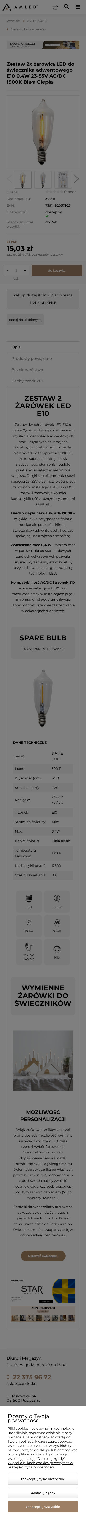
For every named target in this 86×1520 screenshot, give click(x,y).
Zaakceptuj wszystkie (43, 1507)
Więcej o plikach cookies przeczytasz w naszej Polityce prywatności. (40, 1465)
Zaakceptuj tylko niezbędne (43, 1479)
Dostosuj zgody (43, 1493)
